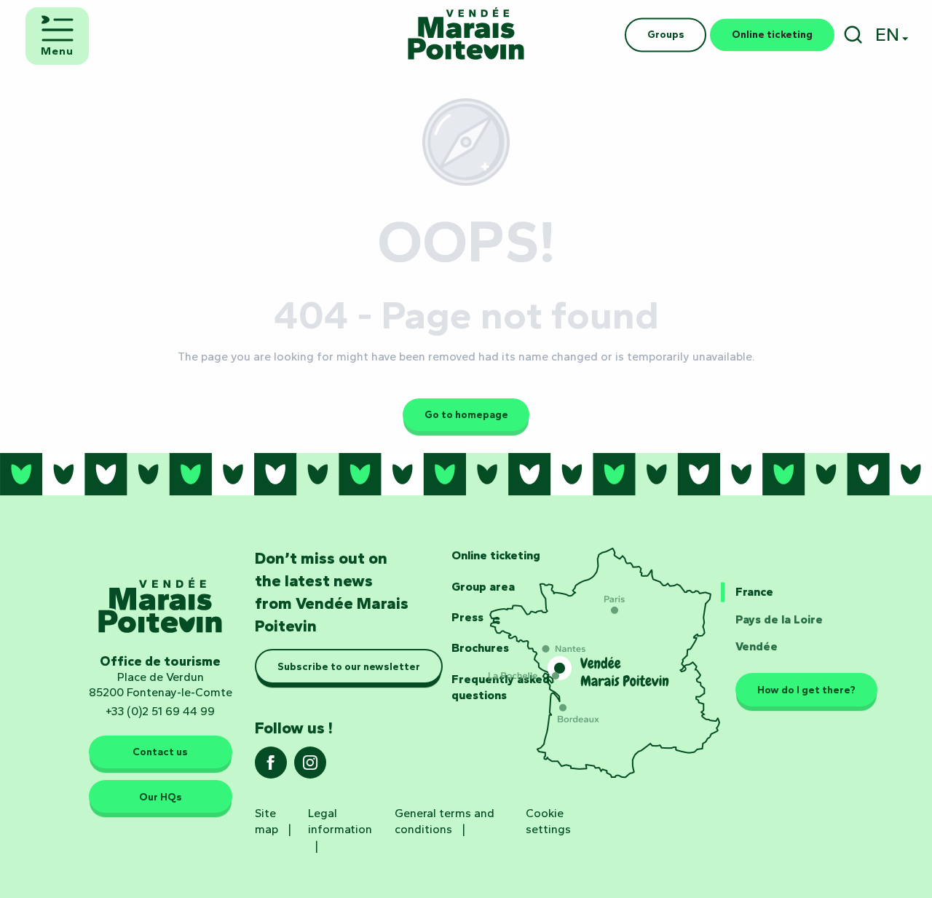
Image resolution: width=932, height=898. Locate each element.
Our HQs (160, 796)
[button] (853, 35)
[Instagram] (310, 767)
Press (467, 617)
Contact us (160, 751)
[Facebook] (271, 767)
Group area (483, 587)
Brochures (480, 648)
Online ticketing (495, 555)
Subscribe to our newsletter (348, 666)
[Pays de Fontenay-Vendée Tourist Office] (466, 34)
